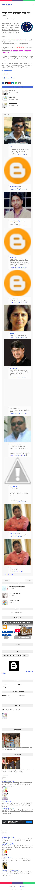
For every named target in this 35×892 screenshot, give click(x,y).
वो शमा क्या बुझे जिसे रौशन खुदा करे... (11, 870)
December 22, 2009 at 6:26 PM (18, 337)
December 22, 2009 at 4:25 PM (18, 155)
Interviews (25, 655)
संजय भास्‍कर (13, 533)
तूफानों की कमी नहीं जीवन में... (15, 593)
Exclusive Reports (7, 655)
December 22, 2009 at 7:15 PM (18, 377)
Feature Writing (17, 655)
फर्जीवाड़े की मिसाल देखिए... (8, 781)
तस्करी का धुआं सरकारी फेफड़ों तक (11, 709)
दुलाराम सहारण (13, 486)
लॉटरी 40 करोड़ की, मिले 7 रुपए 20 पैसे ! (17, 586)
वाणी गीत (12, 334)
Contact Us (23, 889)
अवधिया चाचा (13, 257)
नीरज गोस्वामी (13, 368)
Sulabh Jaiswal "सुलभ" (16, 221)
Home (11, 889)
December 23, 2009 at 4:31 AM (18, 455)
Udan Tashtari (14, 445)
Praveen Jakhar (7, 4)
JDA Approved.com (7, 687)
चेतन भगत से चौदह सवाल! (14, 600)
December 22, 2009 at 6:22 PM (18, 302)
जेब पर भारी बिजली (13, 104)
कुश (11, 146)
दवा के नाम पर (12, 91)
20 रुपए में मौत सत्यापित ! (8, 808)
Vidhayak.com (22, 684)
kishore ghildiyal (14, 186)
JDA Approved (5, 698)
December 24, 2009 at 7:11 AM (17, 502)
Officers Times (5, 684)
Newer (6, 580)
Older (28, 580)
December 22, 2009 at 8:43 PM (18, 413)
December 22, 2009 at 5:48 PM (18, 267)
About (16, 889)
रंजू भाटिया (12, 299)
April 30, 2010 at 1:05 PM (16, 571)
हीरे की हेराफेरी (12, 97)
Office (4, 19)
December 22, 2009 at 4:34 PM (18, 189)
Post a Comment (8, 574)
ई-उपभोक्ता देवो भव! (6, 801)
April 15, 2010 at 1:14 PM (15, 536)
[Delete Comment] (26, 155)
